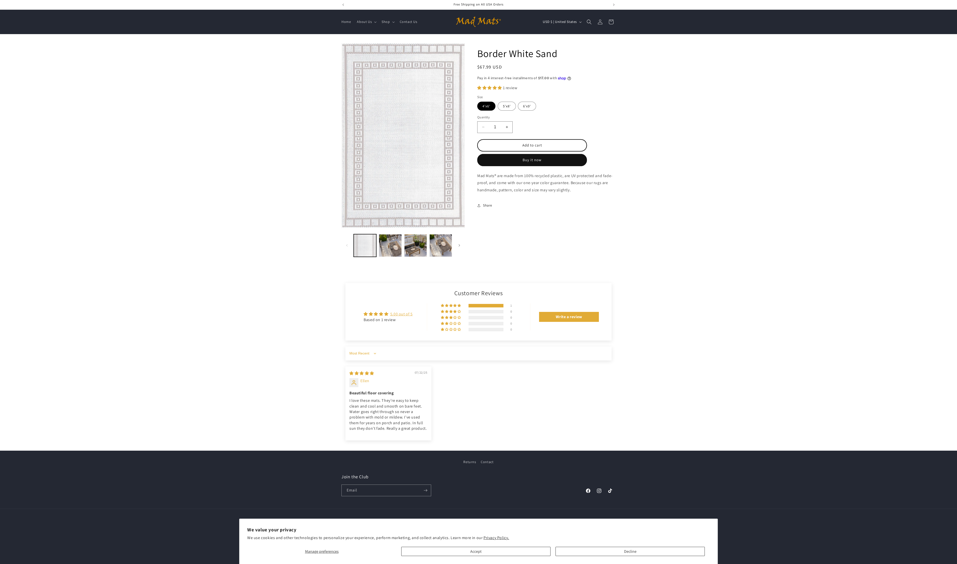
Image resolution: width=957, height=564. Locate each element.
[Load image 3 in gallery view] (415, 245)
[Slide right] (459, 245)
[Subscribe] (425, 490)
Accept (475, 551)
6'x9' (527, 106)
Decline (630, 551)
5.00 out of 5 (401, 314)
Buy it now (532, 159)
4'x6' (486, 106)
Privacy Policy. (496, 537)
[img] (361, 373)
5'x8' (507, 106)
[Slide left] (346, 245)
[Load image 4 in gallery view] (440, 245)
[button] (366, 21)
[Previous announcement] (343, 4)
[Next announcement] (613, 4)
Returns (469, 462)
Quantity (483, 117)
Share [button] (487, 205)
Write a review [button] (569, 316)
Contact (487, 462)
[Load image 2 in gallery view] (390, 245)
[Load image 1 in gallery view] (365, 245)
